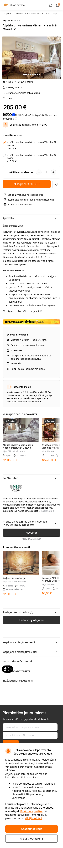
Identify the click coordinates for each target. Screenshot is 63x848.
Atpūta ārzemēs (34, 13)
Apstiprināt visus (31, 829)
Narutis (17, 20)
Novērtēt (31, 532)
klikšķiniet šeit (33, 818)
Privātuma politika (31, 811)
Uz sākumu (19, 13)
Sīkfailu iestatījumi (31, 838)
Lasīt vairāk (47, 510)
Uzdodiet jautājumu (31, 620)
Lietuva (47, 13)
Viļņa (55, 13)
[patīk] (56, 184)
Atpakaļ (7, 13)
